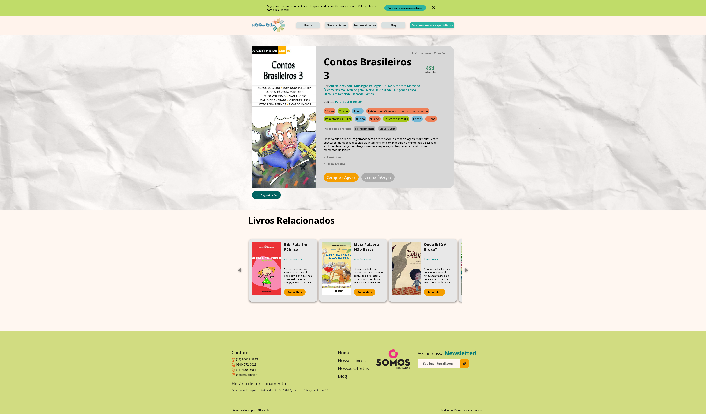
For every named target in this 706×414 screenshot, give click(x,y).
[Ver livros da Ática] (430, 69)
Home (308, 25)
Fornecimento (364, 128)
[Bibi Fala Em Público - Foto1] (266, 270)
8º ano (360, 119)
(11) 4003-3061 (246, 370)
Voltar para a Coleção (430, 53)
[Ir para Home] (268, 25)
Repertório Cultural (338, 119)
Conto (417, 119)
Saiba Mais (295, 292)
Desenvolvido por (250, 410)
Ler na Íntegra (378, 177)
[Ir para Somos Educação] (393, 359)
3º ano (431, 119)
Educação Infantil (396, 119)
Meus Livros (387, 128)
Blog (393, 25)
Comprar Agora (341, 177)
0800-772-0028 (246, 364)
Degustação (268, 195)
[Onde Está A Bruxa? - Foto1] (406, 270)
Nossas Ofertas (365, 25)
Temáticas (334, 157)
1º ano (329, 111)
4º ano (357, 111)
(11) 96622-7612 (247, 359)
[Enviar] (464, 363)
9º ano (374, 119)
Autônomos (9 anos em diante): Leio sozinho (398, 111)
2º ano (343, 111)
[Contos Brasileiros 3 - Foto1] (284, 117)
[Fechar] (433, 8)
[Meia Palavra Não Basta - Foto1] (336, 270)
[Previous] (240, 270)
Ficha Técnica (336, 164)
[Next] (466, 270)
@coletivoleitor (246, 375)
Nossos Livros (336, 25)
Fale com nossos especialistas (405, 8)
